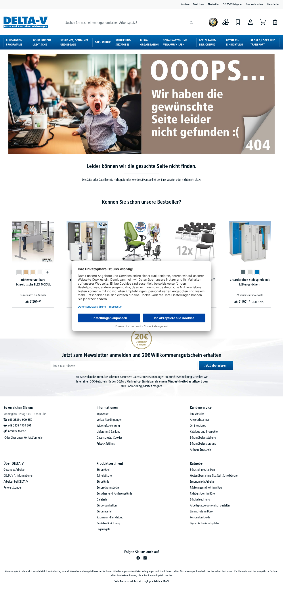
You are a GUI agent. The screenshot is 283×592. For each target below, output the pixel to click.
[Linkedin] (145, 558)
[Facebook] (138, 558)
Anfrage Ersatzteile (200, 449)
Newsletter (273, 4)
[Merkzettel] (237, 22)
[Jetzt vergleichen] (225, 22)
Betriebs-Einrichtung (108, 523)
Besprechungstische (108, 487)
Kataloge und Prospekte (204, 431)
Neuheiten (213, 4)
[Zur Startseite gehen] (26, 22)
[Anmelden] (250, 22)
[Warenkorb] (262, 22)
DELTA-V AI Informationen (18, 475)
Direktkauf (199, 4)
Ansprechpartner (255, 4)
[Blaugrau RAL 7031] (242, 272)
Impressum (103, 413)
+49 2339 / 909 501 (19, 425)
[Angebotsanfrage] (275, 22)
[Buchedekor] (26, 272)
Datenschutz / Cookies (109, 437)
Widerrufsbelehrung (108, 425)
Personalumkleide (200, 517)
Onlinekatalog (198, 425)
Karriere (185, 4)
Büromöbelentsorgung (203, 443)
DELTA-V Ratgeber (232, 4)
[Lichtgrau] (19, 272)
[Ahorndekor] (33, 272)
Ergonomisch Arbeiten (202, 481)
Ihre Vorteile (197, 413)
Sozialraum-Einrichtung (110, 517)
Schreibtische (104, 475)
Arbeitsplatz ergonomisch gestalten (210, 505)
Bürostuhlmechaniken (202, 469)
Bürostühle (103, 481)
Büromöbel (103, 469)
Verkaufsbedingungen (109, 419)
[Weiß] (40, 272)
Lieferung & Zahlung (108, 431)
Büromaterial (104, 511)
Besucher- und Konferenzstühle (114, 493)
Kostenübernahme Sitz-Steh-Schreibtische (213, 475)
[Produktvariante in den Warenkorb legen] (47, 272)
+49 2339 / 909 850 (20, 419)
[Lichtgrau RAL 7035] (249, 272)
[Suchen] (191, 22)
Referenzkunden (13, 487)
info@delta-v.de (17, 431)
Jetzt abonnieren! (216, 365)
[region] (141, 258)
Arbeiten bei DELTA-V (16, 481)
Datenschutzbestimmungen (148, 377)
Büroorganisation (107, 505)
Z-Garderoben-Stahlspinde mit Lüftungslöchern (250, 282)
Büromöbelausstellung (203, 437)
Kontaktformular (33, 438)
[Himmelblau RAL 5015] (257, 272)
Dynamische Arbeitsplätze (204, 523)
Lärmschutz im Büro (201, 511)
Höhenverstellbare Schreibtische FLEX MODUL (33, 282)
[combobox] (124, 22)
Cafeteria (102, 499)
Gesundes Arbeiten (14, 469)
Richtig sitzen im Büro (202, 493)
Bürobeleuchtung (200, 499)
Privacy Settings (106, 443)
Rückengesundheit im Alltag (206, 487)
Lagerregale (103, 529)
